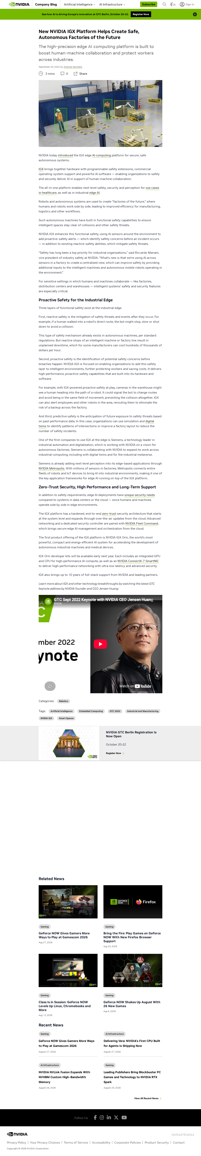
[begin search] (164, 4)
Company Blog (46, 4)
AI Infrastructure (110, 4)
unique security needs (139, 495)
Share (83, 74)
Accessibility (101, 1142)
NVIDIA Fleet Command (141, 523)
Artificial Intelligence (78, 4)
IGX (41, 169)
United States (183, 1134)
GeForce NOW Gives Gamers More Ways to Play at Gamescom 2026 (64, 935)
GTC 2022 (115, 711)
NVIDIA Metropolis (51, 468)
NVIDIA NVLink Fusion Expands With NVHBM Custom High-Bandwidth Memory (64, 1077)
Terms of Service (76, 1142)
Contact (179, 1142)
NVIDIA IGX (46, 718)
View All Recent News (146, 1098)
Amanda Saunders (73, 66)
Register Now (113, 753)
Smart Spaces (66, 718)
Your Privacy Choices (45, 1142)
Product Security (157, 1142)
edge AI (94, 193)
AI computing (101, 155)
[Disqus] (100, 815)
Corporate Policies (127, 1142)
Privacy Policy (16, 1142)
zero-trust (109, 513)
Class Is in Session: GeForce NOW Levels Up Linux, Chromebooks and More (65, 1006)
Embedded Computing (91, 711)
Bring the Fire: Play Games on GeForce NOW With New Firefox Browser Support (132, 937)
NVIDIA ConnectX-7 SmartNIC (138, 561)
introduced (65, 155)
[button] (148, 4)
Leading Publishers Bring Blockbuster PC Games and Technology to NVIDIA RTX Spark (132, 1077)
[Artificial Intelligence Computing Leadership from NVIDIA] (19, 4)
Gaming (45, 1033)
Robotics (63, 701)
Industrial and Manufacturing (142, 711)
